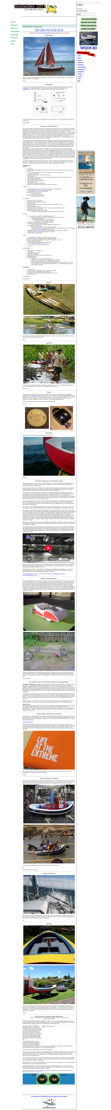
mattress (35, 230)
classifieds (15, 31)
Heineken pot (44, 191)
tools (79, 78)
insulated (40, 230)
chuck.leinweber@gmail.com (44, 33)
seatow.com (31, 710)
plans (79, 58)
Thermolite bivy (40, 228)
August (37, 30)
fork (40, 193)
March (48, 29)
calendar (14, 35)
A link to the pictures (28, 722)
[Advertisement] (49, 20)
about (13, 41)
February (43, 29)
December (60, 30)
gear (78, 81)
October (48, 30)
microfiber (35, 223)
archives (14, 38)
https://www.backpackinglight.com (64, 140)
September (42, 30)
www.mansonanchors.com (35, 1071)
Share (79, 14)
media (79, 76)
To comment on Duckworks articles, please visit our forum (49, 1096)
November (54, 30)
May (55, 29)
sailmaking (81, 69)
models (80, 74)
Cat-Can (40, 189)
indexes (14, 25)
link (37, 258)
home (13, 22)
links (13, 44)
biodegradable (33, 238)
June (58, 29)
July (62, 29)
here (39, 220)
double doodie (31, 270)
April (52, 29)
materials (80, 72)
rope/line (80, 62)
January (37, 29)
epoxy (79, 60)
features (14, 28)
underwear (37, 177)
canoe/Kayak (81, 67)
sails (79, 56)
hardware (80, 65)
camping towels (40, 243)
